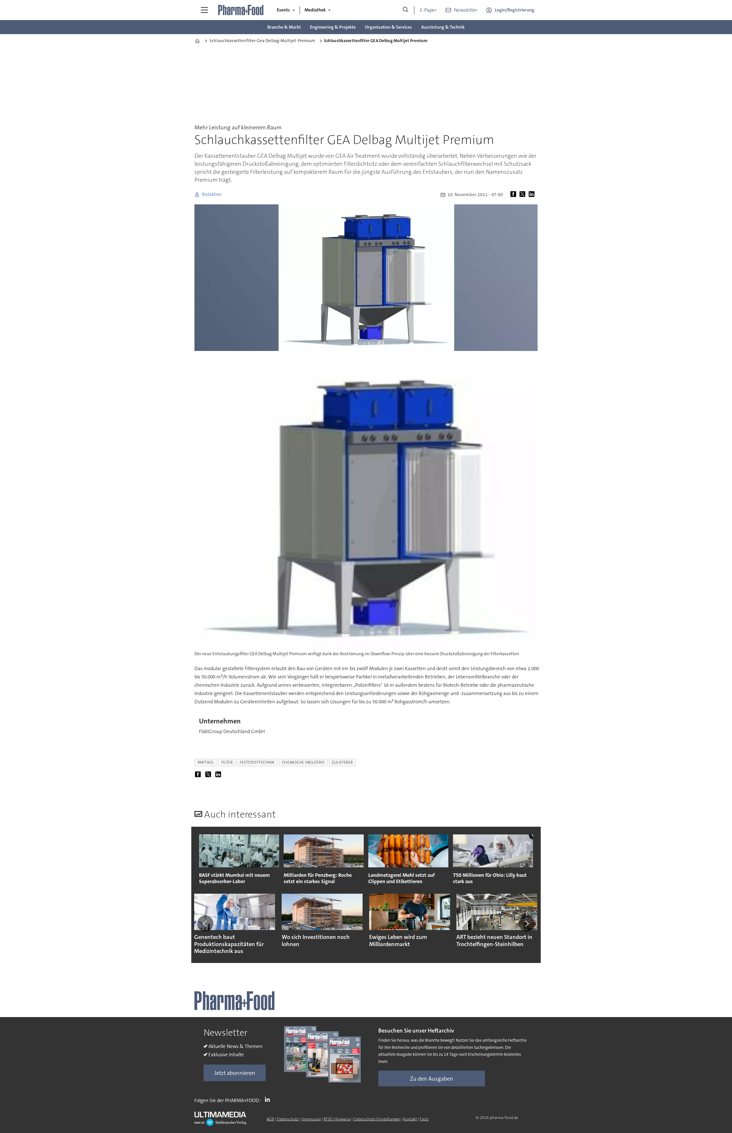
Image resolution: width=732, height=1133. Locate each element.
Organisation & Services (388, 27)
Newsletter (465, 10)
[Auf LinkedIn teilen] (532, 194)
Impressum (311, 1119)
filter (227, 762)
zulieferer (342, 762)
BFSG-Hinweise (337, 1119)
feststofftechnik (257, 762)
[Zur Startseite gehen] (241, 10)
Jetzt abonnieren (234, 1073)
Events (283, 10)
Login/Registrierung (514, 10)
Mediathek (315, 10)
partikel (206, 762)
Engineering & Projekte (333, 27)
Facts (424, 1119)
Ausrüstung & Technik (443, 27)
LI (268, 1099)
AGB (270, 1119)
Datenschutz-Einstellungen (376, 1119)
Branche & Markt (284, 27)
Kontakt (410, 1119)
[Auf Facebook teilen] (514, 194)
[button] (205, 923)
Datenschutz (288, 1119)
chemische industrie (303, 762)
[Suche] (405, 10)
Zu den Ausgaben (431, 1078)
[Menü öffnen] (204, 10)
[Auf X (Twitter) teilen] (523, 194)
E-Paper (428, 10)
